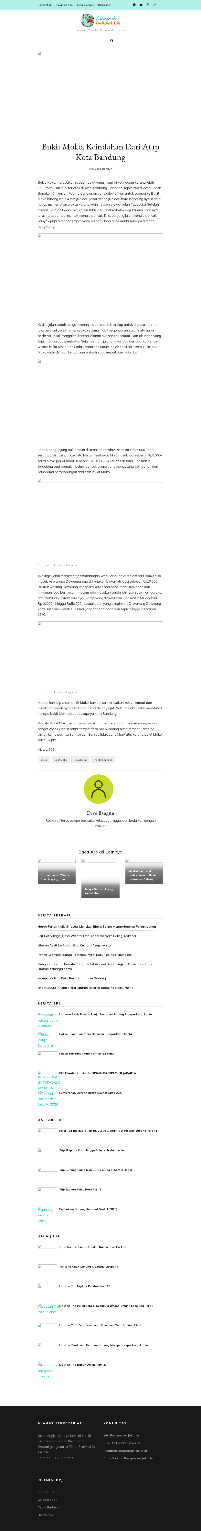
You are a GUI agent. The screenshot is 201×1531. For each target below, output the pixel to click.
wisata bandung (103, 759)
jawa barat (80, 759)
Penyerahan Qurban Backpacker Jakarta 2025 (90, 1093)
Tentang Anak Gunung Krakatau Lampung (88, 1266)
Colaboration (64, 5)
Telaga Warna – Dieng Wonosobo (98, 891)
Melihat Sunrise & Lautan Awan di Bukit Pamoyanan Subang (142, 875)
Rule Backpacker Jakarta (121, 1443)
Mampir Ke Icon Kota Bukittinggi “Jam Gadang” (72, 978)
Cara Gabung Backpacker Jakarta (128, 1458)
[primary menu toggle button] (86, 40)
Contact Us (45, 5)
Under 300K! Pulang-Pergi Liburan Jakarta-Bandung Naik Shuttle (85, 988)
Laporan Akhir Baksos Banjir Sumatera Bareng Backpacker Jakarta (105, 1014)
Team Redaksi (85, 5)
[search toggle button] (111, 40)
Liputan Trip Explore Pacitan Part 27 (84, 1286)
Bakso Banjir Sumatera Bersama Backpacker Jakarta (95, 1034)
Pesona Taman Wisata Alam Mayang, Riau (55, 877)
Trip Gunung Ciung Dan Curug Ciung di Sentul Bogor (95, 1170)
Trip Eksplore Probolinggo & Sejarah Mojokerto (91, 1150)
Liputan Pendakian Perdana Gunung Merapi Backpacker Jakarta (103, 1345)
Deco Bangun (103, 168)
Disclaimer (104, 5)
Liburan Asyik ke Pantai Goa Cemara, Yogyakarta (74, 945)
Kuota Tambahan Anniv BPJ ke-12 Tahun (87, 1053)
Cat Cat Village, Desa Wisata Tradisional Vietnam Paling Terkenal (87, 936)
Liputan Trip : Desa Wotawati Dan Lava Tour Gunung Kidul (100, 1325)
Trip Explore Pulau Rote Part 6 (80, 1189)
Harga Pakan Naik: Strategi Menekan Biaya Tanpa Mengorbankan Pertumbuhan (97, 926)
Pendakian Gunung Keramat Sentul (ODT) (88, 1209)
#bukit (44, 759)
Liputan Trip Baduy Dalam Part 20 (82, 1364)
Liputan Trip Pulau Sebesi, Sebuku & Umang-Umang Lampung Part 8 (106, 1306)
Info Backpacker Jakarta (121, 1435)
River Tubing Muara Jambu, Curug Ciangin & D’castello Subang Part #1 (108, 1130)
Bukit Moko (61, 759)
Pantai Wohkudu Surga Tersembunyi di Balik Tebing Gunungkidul (85, 955)
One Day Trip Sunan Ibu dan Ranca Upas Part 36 (92, 1247)
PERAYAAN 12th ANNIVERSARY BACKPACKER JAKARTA (97, 1073)
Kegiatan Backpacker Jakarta (125, 1451)
